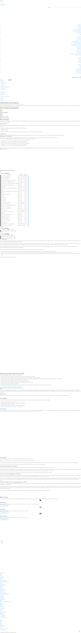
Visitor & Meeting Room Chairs (5, 96)
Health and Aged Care (77, 71)
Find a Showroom (3, 617)
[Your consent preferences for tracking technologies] (79, 631)
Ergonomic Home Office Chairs (76, 41)
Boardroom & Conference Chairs (76, 44)
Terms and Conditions (4, 628)
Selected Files (2, 173)
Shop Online (3, 616)
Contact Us (3, 5)
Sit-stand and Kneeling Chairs (5, 87)
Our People (79, 28)
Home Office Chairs (4, 83)
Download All (6, 173)
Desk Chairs (2, 84)
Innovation (79, 33)
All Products (79, 39)
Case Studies (79, 27)
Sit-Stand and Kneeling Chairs (76, 45)
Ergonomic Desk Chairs (77, 42)
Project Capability (78, 69)
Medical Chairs (78, 50)
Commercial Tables (78, 55)
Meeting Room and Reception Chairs (75, 53)
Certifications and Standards (76, 30)
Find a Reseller (3, 615)
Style (80, 34)
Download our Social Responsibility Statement (11, 387)
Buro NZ (2, 1)
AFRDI (20, 121)
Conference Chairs (3, 85)
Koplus (80, 61)
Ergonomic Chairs (78, 40)
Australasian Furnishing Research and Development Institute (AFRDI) (11, 406)
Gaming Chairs (3, 99)
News (80, 65)
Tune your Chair (78, 70)
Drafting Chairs (78, 51)
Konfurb (79, 59)
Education (79, 73)
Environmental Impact (77, 29)
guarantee (17, 410)
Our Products (79, 36)
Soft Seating (79, 46)
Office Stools (79, 52)
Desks (1, 100)
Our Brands (79, 57)
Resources (79, 64)
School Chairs (79, 47)
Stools (2, 95)
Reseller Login (2, 572)
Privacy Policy (3, 630)
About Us (79, 24)
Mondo (80, 62)
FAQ (80, 67)
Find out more (4, 505)
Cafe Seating (3, 91)
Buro (80, 58)
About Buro (79, 25)
